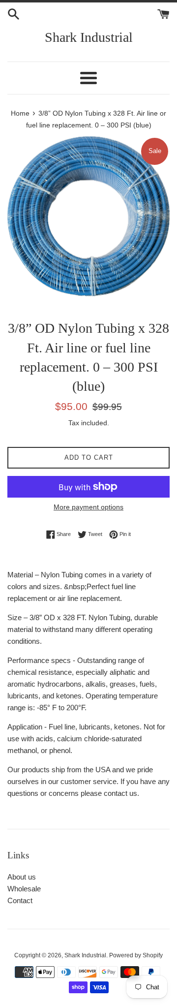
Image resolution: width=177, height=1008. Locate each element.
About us (21, 877)
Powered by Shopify (136, 955)
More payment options (88, 507)
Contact (19, 900)
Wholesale (24, 888)
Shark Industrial (89, 37)
